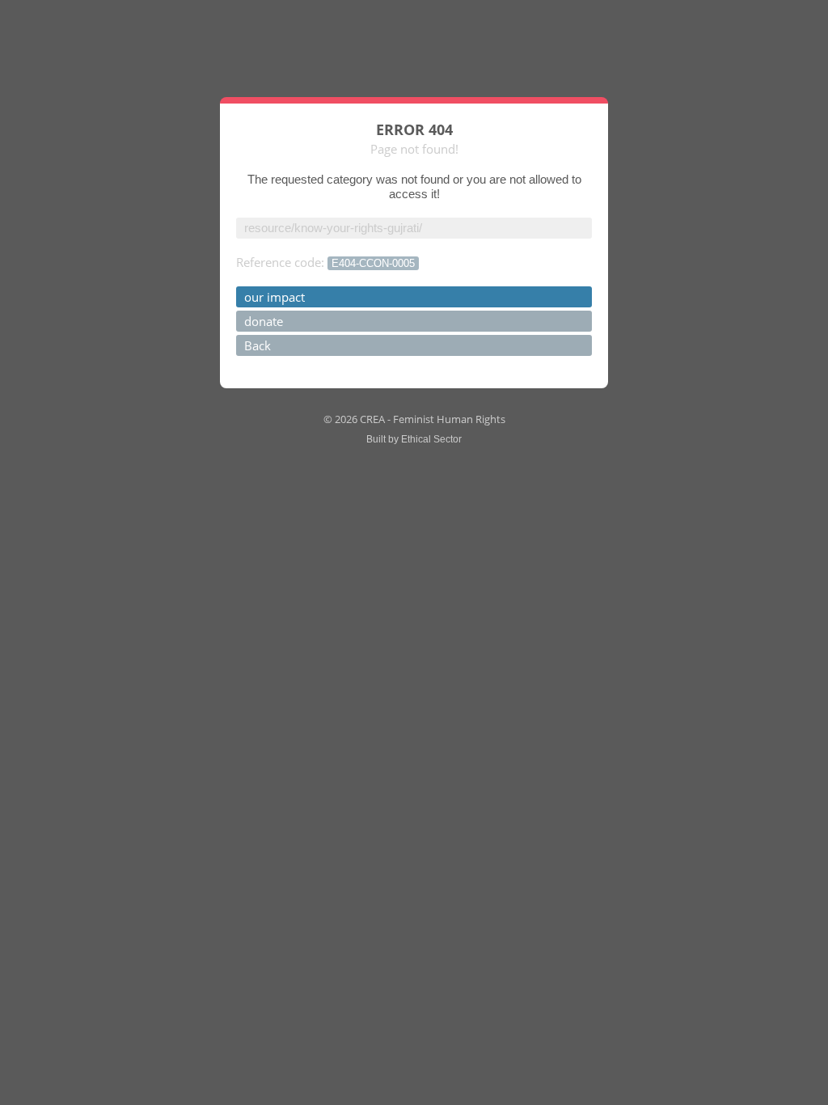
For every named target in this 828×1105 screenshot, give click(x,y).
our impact (274, 297)
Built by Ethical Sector (414, 439)
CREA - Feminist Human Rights (432, 419)
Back (257, 345)
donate (263, 321)
